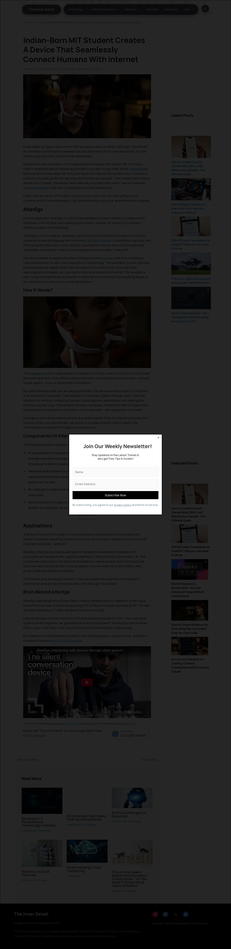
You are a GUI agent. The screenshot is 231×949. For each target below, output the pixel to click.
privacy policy (122, 505)
